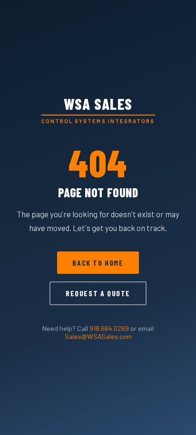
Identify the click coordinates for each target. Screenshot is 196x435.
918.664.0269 (109, 328)
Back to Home (97, 262)
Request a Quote (98, 293)
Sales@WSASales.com (98, 336)
